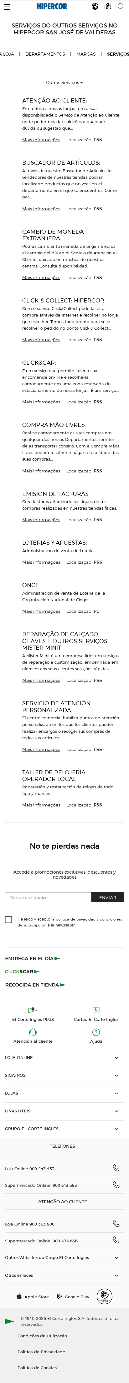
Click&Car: (39, 362)
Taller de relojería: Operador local (54, 775)
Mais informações (41, 139)
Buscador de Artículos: (61, 162)
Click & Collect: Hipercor (63, 300)
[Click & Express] (33, 958)
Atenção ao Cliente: (54, 100)
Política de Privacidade (41, 1352)
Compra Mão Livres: (54, 425)
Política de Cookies (37, 1368)
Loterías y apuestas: (54, 542)
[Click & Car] (22, 971)
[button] (7, 5)
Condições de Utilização (42, 1336)
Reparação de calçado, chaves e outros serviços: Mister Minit (65, 641)
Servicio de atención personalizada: (56, 706)
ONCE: (31, 585)
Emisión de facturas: (56, 494)
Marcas (86, 54)
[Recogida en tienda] (35, 984)
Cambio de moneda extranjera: (53, 235)
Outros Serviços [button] (63, 82)
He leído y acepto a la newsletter (70, 921)
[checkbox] (9, 920)
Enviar (107, 897)
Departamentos (45, 54)
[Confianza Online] (104, 1296)
